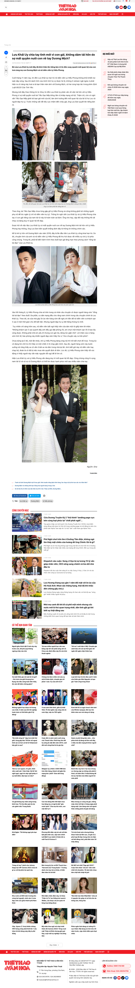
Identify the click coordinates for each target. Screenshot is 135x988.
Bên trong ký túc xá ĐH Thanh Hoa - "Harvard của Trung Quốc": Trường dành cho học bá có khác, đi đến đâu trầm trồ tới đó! (54, 868)
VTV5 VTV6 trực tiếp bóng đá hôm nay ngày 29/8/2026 (118, 97)
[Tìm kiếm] (6, 7)
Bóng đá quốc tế (64, 14)
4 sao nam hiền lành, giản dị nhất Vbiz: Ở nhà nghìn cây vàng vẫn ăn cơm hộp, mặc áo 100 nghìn (54, 710)
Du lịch (84, 14)
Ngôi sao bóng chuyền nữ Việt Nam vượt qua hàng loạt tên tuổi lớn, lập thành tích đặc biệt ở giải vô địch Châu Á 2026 (118, 110)
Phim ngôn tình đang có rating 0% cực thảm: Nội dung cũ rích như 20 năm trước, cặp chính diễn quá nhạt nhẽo (84, 929)
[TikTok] (130, 1)
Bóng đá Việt (50, 14)
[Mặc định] (6, 70)
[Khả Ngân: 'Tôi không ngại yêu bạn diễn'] (25, 822)
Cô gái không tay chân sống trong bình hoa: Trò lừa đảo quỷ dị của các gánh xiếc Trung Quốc (24, 804)
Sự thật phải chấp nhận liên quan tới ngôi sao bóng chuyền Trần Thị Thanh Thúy (118, 75)
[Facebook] (123, 1)
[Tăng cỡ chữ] (6, 66)
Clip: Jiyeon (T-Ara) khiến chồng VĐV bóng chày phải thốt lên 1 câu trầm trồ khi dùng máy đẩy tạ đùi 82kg (24, 929)
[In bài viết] (6, 62)
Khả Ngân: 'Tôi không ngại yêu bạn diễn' (24, 833)
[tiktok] (125, 7)
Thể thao (39, 14)
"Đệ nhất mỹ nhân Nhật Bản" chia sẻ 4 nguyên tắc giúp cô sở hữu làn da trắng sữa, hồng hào (84, 898)
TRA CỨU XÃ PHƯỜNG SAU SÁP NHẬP (101, 1)
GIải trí (92, 14)
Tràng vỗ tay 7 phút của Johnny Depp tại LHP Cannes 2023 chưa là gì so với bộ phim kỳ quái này (24, 867)
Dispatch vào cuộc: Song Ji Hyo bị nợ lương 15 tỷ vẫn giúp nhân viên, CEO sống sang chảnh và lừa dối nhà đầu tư (69, 564)
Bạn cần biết (114, 14)
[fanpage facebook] (117, 7)
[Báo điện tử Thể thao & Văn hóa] (67, 7)
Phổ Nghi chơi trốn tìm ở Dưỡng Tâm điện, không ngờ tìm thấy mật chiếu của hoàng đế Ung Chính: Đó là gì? (69, 540)
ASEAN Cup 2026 (16, 14)
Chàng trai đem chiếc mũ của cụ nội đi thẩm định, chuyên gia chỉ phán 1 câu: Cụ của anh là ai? (53, 679)
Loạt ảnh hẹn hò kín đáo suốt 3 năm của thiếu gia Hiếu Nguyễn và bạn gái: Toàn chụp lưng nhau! (84, 679)
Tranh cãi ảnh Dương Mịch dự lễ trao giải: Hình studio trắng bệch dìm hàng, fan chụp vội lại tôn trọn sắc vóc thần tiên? (51, 482)
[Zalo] (129, 7)
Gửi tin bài (118, 1)
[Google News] (84, 64)
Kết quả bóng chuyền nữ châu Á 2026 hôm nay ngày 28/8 (118, 87)
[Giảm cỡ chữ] (6, 74)
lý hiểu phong (47, 501)
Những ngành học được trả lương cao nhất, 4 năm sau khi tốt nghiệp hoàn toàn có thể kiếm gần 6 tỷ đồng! (24, 711)
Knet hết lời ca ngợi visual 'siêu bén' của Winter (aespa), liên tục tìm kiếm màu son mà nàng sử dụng (84, 710)
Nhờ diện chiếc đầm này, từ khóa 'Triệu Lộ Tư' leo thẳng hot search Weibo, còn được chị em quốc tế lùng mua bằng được (54, 899)
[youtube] (121, 7)
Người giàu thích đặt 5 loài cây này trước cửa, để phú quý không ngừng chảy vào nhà (24, 648)
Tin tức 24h (29, 14)
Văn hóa (76, 14)
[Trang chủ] (6, 14)
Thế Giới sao (102, 14)
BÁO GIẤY (86, 1)
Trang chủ (7, 45)
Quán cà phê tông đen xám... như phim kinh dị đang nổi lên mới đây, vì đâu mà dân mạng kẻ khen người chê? (83, 741)
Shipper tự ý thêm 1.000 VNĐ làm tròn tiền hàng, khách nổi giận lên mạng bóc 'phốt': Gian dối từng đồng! (54, 772)
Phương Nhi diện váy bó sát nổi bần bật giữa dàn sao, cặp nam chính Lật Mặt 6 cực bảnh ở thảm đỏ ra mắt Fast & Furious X (54, 835)
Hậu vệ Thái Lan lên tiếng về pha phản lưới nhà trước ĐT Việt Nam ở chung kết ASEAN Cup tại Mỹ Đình (118, 62)
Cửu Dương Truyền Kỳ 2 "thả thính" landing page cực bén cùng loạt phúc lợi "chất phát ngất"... (69, 519)
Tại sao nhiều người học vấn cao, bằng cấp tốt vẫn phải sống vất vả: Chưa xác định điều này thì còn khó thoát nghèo (54, 649)
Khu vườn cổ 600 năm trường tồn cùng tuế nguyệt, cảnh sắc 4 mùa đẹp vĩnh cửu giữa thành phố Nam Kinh (24, 899)
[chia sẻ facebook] (6, 57)
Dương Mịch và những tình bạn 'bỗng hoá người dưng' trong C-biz (35, 486)
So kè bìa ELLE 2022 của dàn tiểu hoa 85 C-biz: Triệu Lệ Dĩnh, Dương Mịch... (38, 489)
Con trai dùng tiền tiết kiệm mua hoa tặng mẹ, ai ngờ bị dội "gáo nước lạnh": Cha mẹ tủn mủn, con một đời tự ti (54, 805)
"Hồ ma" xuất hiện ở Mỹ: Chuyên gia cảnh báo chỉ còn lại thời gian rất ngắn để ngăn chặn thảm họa (84, 648)
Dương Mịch (35, 501)
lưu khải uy (23, 501)
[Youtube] (126, 1)
